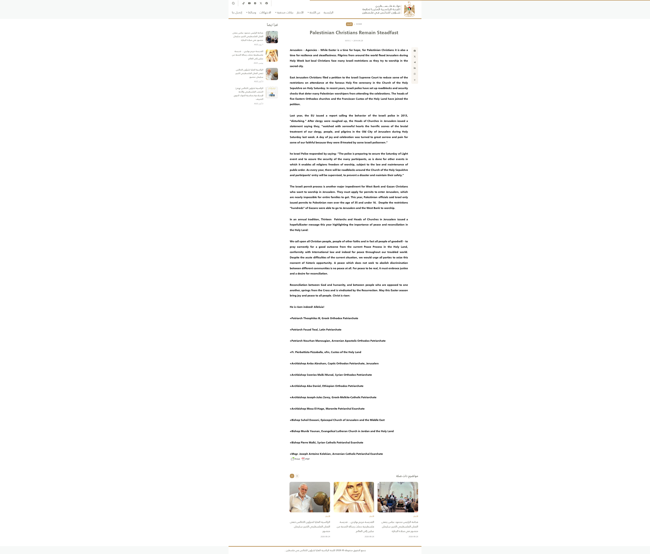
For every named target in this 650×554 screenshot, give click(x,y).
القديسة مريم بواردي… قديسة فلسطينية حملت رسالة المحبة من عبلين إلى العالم (355, 526)
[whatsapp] (415, 74)
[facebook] (415, 51)
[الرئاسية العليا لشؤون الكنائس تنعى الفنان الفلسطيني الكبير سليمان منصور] (309, 497)
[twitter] (415, 57)
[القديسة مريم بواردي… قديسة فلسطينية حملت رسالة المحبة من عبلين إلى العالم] (353, 497)
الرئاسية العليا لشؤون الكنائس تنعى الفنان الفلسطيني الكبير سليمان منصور (310, 526)
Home (359, 24)
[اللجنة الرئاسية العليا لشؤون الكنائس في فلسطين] (388, 9)
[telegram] (415, 62)
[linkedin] (415, 68)
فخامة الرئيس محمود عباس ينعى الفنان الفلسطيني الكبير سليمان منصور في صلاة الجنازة (400, 526)
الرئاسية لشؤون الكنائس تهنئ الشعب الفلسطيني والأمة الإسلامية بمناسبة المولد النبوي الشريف (248, 93)
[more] (414, 80)
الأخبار (349, 24)
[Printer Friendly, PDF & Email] (300, 459)
